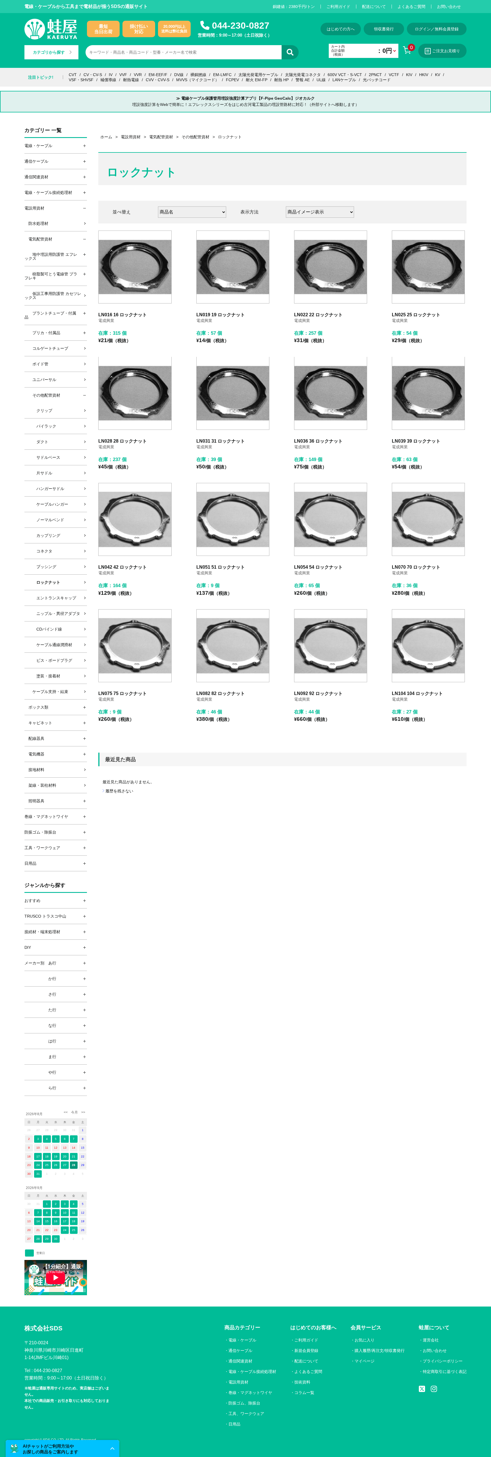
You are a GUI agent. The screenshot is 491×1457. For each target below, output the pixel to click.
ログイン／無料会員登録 (437, 29)
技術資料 (302, 1382)
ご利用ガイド (338, 6)
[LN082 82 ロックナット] (233, 646)
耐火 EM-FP (256, 80)
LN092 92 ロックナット (318, 693)
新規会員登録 (306, 1350)
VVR (138, 74)
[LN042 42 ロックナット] (135, 519)
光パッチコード (377, 80)
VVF (123, 74)
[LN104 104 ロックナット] (428, 646)
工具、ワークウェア (246, 1413)
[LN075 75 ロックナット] (135, 646)
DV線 (179, 74)
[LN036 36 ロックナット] (330, 393)
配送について (374, 6)
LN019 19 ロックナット (220, 314)
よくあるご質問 (411, 6)
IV (111, 74)
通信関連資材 (240, 1361)
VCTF (394, 74)
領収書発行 (384, 29)
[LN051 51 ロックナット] (233, 519)
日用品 (234, 1424)
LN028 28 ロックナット (122, 441)
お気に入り (365, 1340)
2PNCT (375, 74)
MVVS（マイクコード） (197, 80)
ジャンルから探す (44, 885)
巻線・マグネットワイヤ (250, 1392)
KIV (409, 74)
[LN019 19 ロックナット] (233, 267)
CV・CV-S (93, 74)
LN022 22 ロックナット (318, 314)
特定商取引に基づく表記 (445, 1371)
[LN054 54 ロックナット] (330, 519)
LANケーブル (344, 80)
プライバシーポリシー (443, 1361)
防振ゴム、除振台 (244, 1403)
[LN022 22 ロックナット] (330, 267)
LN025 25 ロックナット (416, 314)
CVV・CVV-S (157, 80)
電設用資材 (238, 1382)
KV (437, 74)
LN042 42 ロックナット (122, 567)
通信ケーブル (240, 1350)
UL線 (321, 80)
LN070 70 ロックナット (416, 567)
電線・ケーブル (242, 1340)
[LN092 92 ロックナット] (330, 646)
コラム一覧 (304, 1392)
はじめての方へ (341, 29)
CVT (73, 74)
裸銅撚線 (198, 74)
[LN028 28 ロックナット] (135, 393)
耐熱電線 (131, 80)
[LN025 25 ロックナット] (428, 267)
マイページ (365, 1361)
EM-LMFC (222, 74)
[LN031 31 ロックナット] (233, 393)
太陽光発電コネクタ (303, 74)
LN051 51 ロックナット (220, 567)
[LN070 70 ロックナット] (428, 519)
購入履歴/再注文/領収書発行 (380, 1350)
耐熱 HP (281, 80)
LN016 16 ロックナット (122, 314)
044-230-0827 (240, 25)
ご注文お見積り (446, 51)
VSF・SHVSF (81, 80)
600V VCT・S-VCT (345, 74)
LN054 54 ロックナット (318, 567)
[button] (62, 1448)
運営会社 (431, 1340)
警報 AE (303, 80)
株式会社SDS (43, 1328)
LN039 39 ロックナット (416, 441)
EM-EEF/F (158, 74)
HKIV (423, 74)
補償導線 (108, 80)
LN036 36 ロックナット (318, 441)
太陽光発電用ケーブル (258, 74)
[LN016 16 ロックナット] (135, 267)
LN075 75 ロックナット (122, 693)
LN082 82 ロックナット (220, 693)
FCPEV (232, 80)
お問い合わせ (449, 6)
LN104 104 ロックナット (417, 693)
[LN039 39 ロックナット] (428, 393)
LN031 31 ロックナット (220, 441)
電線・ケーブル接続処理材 (252, 1371)
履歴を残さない (119, 791)
